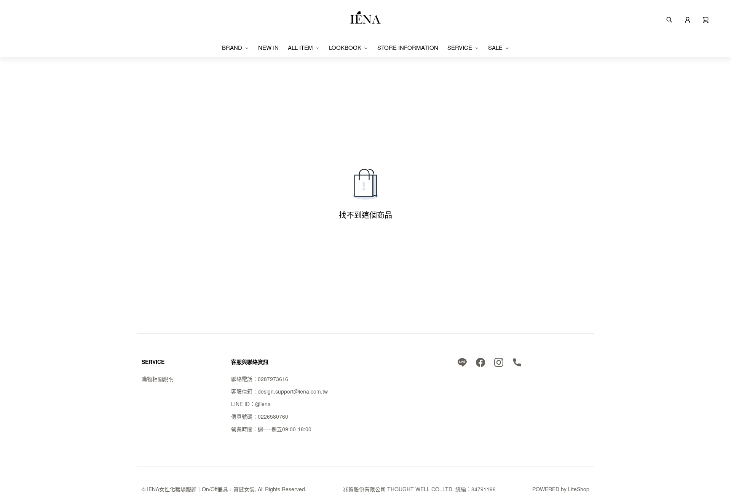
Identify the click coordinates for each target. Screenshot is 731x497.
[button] (706, 19)
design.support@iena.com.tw (293, 391)
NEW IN (268, 47)
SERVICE (459, 47)
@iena (263, 404)
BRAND (232, 47)
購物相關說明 (158, 379)
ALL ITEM (300, 47)
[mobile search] (669, 19)
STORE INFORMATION (407, 47)
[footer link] (462, 361)
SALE (495, 47)
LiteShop (578, 489)
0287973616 (273, 379)
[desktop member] (687, 19)
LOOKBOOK (345, 47)
